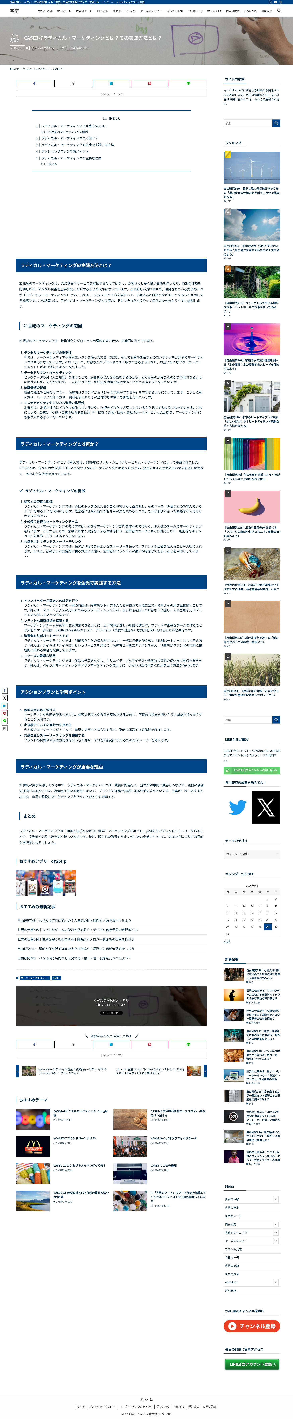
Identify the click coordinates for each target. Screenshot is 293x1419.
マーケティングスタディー (44, 47)
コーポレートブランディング (136, 1406)
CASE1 (63, 47)
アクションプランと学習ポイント (65, 151)
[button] (34, 83)
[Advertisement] (111, 213)
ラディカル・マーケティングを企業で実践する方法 (77, 144)
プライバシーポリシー (102, 1406)
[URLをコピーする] (5, 728)
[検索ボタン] (279, 10)
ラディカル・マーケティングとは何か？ (69, 138)
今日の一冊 (232, 1257)
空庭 (14, 10)
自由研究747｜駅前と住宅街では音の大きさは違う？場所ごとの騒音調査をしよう (76, 948)
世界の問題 (232, 1266)
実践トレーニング (236, 1233)
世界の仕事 (232, 1208)
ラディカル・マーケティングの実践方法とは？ (74, 125)
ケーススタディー (236, 1241)
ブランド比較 (233, 1249)
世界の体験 (232, 1199)
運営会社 (230, 1291)
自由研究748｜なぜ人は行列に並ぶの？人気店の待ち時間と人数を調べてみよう (74, 920)
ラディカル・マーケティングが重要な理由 (71, 158)
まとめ (52, 164)
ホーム (81, 1406)
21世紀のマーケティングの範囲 (68, 132)
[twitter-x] (270, 2)
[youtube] (275, 2)
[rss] (280, 2)
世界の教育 (232, 1274)
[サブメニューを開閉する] (276, 1199)
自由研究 (230, 1224)
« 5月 (227, 941)
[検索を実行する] (276, 123)
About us (231, 1282)
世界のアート (233, 1216)
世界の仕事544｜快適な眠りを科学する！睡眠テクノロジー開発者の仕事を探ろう (76, 939)
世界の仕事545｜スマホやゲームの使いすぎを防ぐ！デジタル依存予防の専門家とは (78, 929)
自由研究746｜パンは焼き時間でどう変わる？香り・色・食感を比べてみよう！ (74, 958)
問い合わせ (163, 1406)
